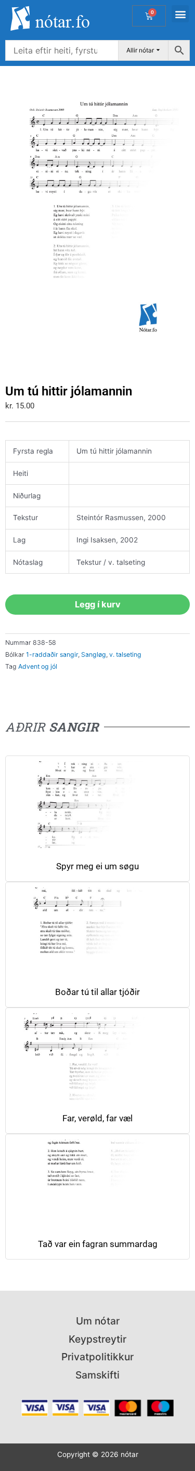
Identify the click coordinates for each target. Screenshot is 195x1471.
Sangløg (93, 654)
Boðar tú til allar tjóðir (97, 992)
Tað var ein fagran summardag (98, 1244)
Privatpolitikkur (97, 1356)
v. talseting (125, 654)
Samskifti (97, 1375)
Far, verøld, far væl (97, 1118)
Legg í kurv (98, 604)
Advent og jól (37, 666)
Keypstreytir (97, 1339)
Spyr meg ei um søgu (97, 866)
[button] (180, 13)
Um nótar (98, 1321)
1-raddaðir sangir (52, 654)
